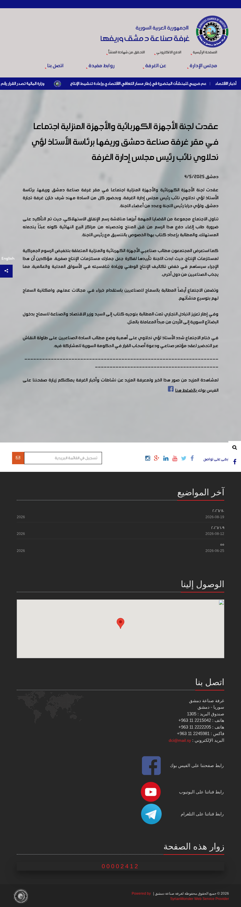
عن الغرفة (155, 66)
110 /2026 (218, 511)
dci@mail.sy (180, 740)
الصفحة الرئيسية (204, 52)
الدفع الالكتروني (168, 52)
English (7, 258)
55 (222, 544)
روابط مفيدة (101, 66)
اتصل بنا (54, 66)
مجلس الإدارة (203, 66)
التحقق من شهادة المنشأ (126, 52)
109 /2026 (217, 528)
